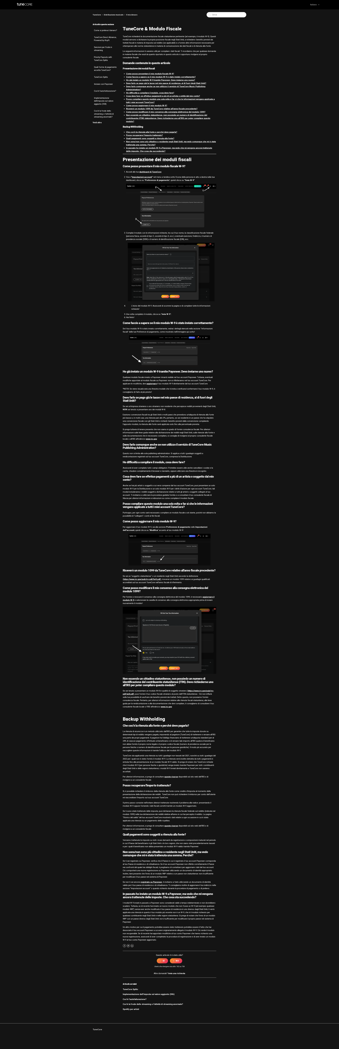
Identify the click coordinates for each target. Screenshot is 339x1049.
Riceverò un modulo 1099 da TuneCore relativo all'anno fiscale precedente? (161, 109)
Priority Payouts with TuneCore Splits (103, 58)
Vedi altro (97, 122)
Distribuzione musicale (113, 15)
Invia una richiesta (176, 973)
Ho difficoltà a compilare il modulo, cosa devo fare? (150, 93)
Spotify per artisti (131, 1009)
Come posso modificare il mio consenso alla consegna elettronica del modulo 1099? (165, 112)
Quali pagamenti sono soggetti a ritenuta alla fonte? (150, 138)
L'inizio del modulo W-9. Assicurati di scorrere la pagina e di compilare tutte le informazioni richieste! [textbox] (170, 307)
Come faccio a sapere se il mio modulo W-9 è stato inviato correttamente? (161, 77)
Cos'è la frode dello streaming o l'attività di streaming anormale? (104, 114)
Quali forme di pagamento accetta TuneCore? (105, 68)
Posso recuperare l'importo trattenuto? (144, 135)
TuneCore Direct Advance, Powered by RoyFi (105, 39)
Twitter (128, 945)
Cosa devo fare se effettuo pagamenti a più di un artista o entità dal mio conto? (163, 96)
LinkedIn (132, 945)
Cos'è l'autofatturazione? (105, 91)
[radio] (162, 960)
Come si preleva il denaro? (105, 30)
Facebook (124, 945)
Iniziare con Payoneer (103, 84)
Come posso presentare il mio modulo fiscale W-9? (150, 74)
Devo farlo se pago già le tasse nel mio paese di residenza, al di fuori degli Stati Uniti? (166, 83)
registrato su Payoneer (151, 882)
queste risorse (171, 777)
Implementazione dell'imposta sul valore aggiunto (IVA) (103, 101)
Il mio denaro (131, 15)
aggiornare (152, 383)
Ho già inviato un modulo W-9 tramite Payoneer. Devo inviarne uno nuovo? (160, 80)
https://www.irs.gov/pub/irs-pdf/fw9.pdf (141, 579)
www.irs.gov (151, 439)
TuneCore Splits (101, 77)
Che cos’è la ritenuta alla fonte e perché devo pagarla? (151, 132)
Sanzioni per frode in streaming (103, 48)
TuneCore (97, 15)
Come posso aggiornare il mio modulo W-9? (146, 105)
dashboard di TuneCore (150, 172)
